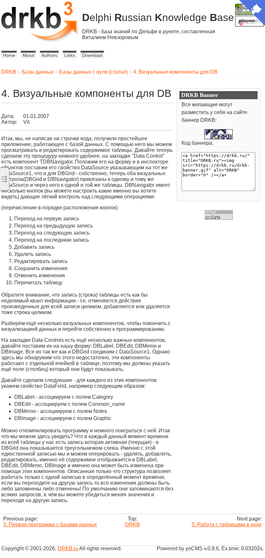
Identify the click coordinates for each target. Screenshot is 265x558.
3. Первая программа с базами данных (50, 524)
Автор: (9, 122)
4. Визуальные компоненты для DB (175, 72)
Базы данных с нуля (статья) (93, 72)
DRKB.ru (68, 548)
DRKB (8, 72)
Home (9, 55)
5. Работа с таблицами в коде (227, 524)
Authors (49, 55)
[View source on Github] (252, 13)
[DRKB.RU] (218, 134)
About (28, 55)
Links (69, 55)
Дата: (7, 116)
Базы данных (38, 72)
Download (92, 55)
